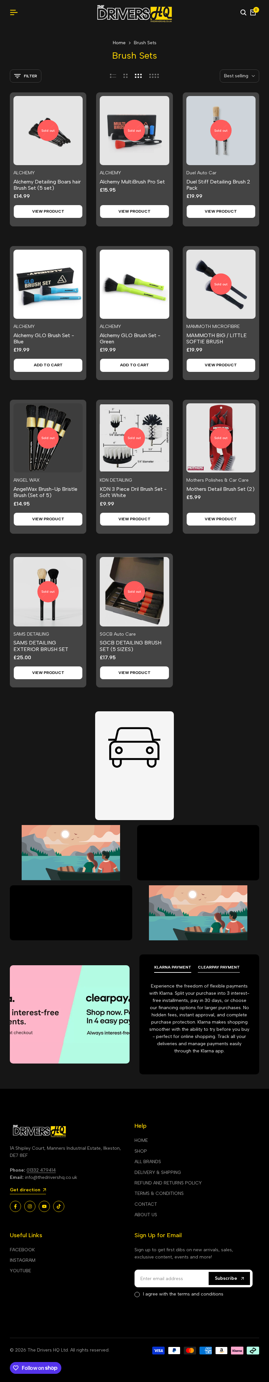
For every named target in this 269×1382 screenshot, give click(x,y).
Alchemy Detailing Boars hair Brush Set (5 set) (47, 185)
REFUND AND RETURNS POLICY (168, 1183)
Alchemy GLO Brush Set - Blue (43, 338)
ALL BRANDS (147, 1161)
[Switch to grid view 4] (154, 76)
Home (119, 43)
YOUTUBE (20, 1271)
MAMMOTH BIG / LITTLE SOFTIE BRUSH (216, 338)
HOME (141, 1140)
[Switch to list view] (113, 76)
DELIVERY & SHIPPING (157, 1172)
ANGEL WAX (26, 480)
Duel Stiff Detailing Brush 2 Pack (218, 185)
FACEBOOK (22, 1250)
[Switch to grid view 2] (125, 76)
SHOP (140, 1151)
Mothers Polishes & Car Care (217, 480)
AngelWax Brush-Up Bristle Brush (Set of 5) (45, 492)
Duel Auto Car (201, 173)
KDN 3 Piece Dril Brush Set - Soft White (133, 492)
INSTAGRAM (22, 1260)
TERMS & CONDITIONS (159, 1193)
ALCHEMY (24, 173)
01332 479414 (41, 1170)
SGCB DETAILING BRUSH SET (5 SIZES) (130, 646)
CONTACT (145, 1204)
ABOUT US (145, 1215)
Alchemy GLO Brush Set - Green (130, 338)
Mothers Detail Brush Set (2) (220, 489)
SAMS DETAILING (31, 634)
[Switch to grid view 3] (138, 76)
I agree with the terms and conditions (183, 1294)
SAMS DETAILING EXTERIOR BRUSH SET (40, 646)
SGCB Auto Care (118, 634)
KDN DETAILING (116, 480)
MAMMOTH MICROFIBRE (213, 326)
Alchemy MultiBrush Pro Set (132, 182)
